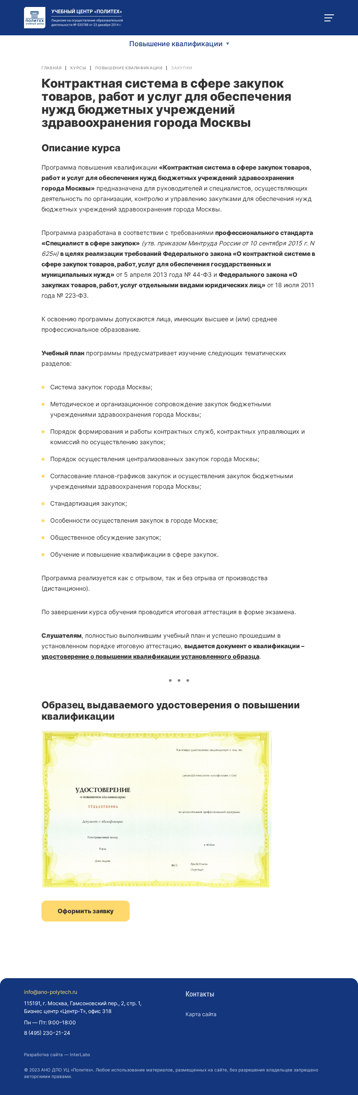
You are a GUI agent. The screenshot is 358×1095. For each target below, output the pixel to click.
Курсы (78, 67)
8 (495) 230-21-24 (47, 1033)
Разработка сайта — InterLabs (57, 1054)
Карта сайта (201, 1014)
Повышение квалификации (129, 67)
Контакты (200, 994)
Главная (51, 67)
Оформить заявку (86, 911)
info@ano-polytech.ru (50, 992)
